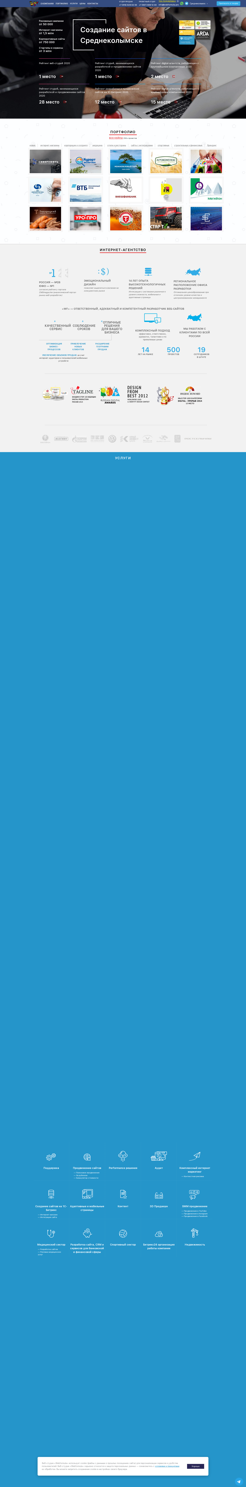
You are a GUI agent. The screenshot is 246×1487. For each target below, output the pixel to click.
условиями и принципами (167, 1466)
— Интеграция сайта (47, 1217)
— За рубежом (80, 1175)
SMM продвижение (194, 1206)
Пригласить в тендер (228, 3)
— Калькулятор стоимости (86, 1178)
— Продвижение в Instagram (195, 1214)
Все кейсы (116, 138)
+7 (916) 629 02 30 (128, 5)
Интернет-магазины (51, 30)
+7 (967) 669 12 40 (148, 5)
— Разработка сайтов (48, 1249)
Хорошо (196, 1466)
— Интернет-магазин (48, 1215)
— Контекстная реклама (193, 1176)
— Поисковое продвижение (87, 1173)
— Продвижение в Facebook (195, 1216)
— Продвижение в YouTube (194, 1211)
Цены (82, 3)
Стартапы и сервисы (51, 48)
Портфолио (62, 3)
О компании (47, 3)
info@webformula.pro (169, 5)
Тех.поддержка (167, 1)
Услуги (74, 3)
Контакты (92, 3)
